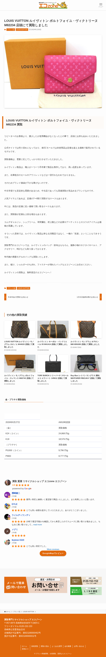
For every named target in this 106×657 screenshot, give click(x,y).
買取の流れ (45, 646)
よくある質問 (57, 646)
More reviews (53, 549)
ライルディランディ (21, 515)
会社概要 (68, 646)
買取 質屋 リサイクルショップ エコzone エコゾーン (39, 481)
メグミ (15, 529)
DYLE (14, 504)
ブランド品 (10, 29)
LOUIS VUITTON (21, 29)
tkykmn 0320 (18, 540)
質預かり (25, 649)
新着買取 (34, 646)
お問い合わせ (79, 646)
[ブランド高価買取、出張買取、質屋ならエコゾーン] (53, 5)
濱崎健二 (16, 493)
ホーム (24, 646)
